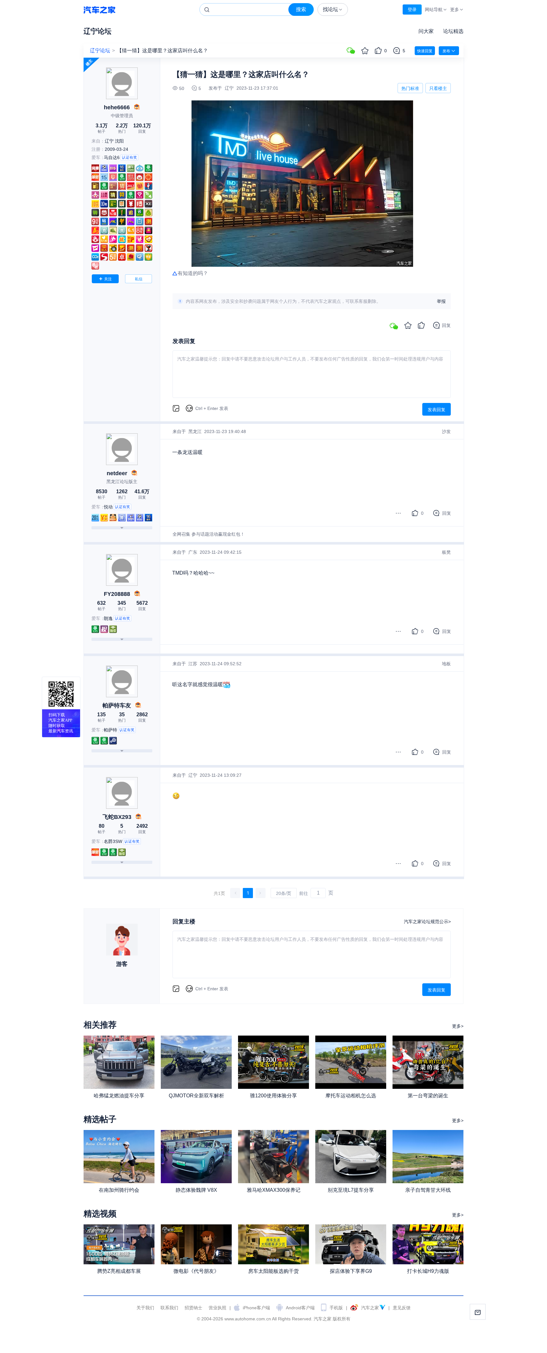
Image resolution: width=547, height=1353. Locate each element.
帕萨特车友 (117, 705)
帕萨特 (110, 730)
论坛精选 (453, 31)
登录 (412, 9)
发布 (446, 51)
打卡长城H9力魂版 (428, 1271)
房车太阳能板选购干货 (273, 1271)
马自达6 (112, 157)
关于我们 (145, 1307)
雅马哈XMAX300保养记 (273, 1190)
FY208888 (117, 594)
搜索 (301, 9)
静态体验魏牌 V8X (196, 1190)
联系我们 (169, 1307)
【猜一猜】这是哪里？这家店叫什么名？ (162, 50)
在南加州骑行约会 (119, 1190)
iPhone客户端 (256, 1307)
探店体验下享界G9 (351, 1271)
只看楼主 (438, 88)
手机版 (336, 1307)
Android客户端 (300, 1307)
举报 (441, 301)
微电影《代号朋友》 (196, 1271)
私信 (138, 279)
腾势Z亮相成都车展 (119, 1271)
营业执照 (217, 1307)
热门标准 (410, 89)
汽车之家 (99, 10)
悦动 (108, 507)
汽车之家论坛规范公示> (427, 921)
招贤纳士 (193, 1307)
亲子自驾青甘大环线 (428, 1190)
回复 (142, 128)
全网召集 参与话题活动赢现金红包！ (209, 534)
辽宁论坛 (97, 31)
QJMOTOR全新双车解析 (196, 1095)
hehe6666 (117, 107)
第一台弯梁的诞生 (428, 1095)
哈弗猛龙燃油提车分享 (119, 1095)
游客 (122, 964)
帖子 (102, 128)
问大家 (426, 31)
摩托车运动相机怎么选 (350, 1095)
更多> (457, 1026)
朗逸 (108, 618)
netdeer (117, 473)
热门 (122, 128)
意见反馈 (402, 1307)
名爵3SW (113, 841)
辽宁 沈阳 (114, 141)
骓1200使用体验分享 (273, 1095)
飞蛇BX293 (117, 817)
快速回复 (424, 51)
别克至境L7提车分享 (351, 1190)
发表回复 (436, 409)
